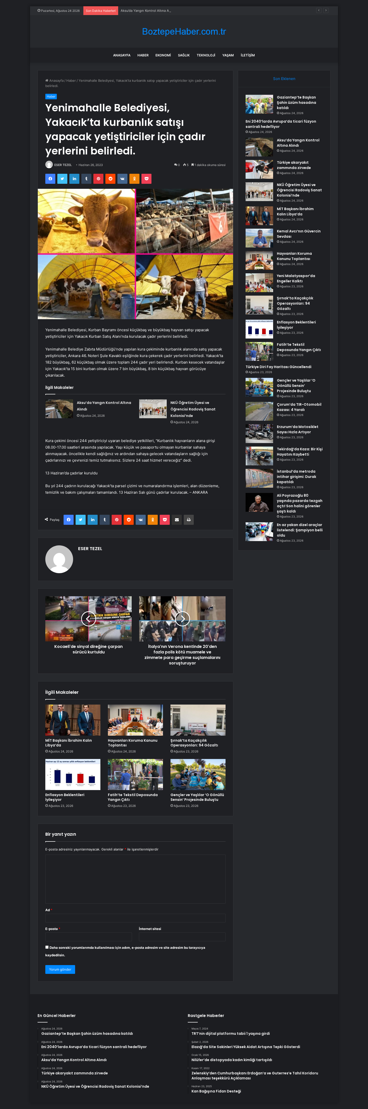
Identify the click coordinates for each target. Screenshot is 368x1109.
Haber (142, 55)
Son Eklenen (284, 78)
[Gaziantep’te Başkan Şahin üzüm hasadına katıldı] (259, 104)
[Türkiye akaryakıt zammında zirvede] (259, 169)
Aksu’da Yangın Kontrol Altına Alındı (148, 11)
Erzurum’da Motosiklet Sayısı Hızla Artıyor (297, 429)
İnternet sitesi (150, 929)
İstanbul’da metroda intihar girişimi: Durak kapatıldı (296, 476)
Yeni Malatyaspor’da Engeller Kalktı (296, 278)
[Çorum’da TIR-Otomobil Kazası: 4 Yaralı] (259, 411)
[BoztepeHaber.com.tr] (184, 31)
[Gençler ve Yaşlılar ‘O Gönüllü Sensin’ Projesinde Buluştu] (198, 774)
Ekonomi (163, 55)
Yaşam (228, 55)
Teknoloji (206, 55)
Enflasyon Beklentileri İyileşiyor (64, 797)
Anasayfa (121, 55)
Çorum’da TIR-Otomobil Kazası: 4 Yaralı (299, 407)
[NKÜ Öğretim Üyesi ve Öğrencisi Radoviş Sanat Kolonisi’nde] (153, 408)
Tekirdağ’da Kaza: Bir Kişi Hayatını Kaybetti (300, 452)
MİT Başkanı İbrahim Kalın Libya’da (68, 743)
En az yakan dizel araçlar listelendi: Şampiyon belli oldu (300, 530)
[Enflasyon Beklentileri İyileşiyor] (72, 774)
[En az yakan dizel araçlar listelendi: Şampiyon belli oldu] (259, 531)
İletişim (248, 55)
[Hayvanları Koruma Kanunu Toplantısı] (135, 720)
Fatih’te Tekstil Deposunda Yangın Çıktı (133, 797)
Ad (48, 910)
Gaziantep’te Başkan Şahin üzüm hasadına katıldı (296, 102)
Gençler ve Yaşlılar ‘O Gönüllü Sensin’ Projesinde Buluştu (197, 797)
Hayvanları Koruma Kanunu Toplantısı (132, 743)
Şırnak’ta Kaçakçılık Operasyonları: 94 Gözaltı (194, 743)
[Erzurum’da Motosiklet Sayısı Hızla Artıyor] (259, 433)
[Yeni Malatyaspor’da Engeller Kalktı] (259, 282)
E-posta (52, 929)
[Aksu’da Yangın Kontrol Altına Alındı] (59, 408)
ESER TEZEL (63, 165)
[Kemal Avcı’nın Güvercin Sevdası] (259, 238)
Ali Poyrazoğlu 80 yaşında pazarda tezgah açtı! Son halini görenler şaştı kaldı (299, 503)
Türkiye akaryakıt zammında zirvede (294, 165)
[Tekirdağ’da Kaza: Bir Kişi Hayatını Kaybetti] (259, 456)
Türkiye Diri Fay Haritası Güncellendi (278, 366)
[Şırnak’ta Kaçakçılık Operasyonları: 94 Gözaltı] (198, 720)
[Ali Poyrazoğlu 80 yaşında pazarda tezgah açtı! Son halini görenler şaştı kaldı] (259, 502)
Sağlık (184, 55)
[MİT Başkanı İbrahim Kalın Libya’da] (72, 720)
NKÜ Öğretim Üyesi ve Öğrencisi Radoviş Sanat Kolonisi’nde (193, 409)
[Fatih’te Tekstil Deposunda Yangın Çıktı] (135, 774)
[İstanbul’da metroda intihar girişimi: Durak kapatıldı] (259, 478)
